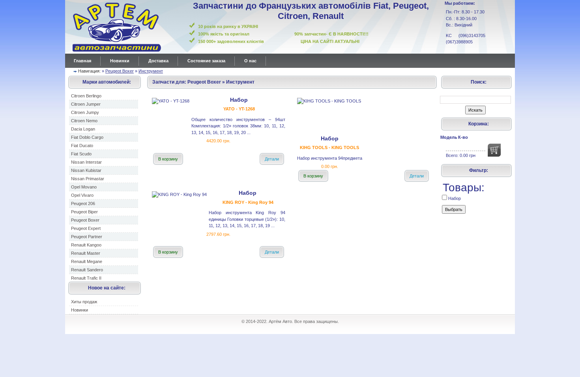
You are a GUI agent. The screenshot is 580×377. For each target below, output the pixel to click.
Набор (454, 198)
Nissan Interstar (86, 162)
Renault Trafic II (86, 278)
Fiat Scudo (81, 153)
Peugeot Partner (86, 236)
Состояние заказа (206, 60)
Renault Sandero (87, 269)
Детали (272, 159)
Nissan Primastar (87, 178)
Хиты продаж (84, 301)
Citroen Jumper (86, 104)
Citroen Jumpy (85, 112)
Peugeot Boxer (119, 71)
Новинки (119, 60)
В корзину (168, 159)
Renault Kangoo (86, 245)
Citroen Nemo (84, 120)
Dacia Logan (83, 129)
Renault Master (85, 253)
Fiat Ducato (82, 145)
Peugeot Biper (84, 211)
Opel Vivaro (82, 195)
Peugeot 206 (83, 203)
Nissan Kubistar (86, 170)
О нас (250, 60)
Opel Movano (84, 187)
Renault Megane (86, 261)
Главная (82, 60)
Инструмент (150, 71)
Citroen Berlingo (86, 95)
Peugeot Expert (86, 228)
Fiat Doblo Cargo (87, 137)
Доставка (158, 60)
